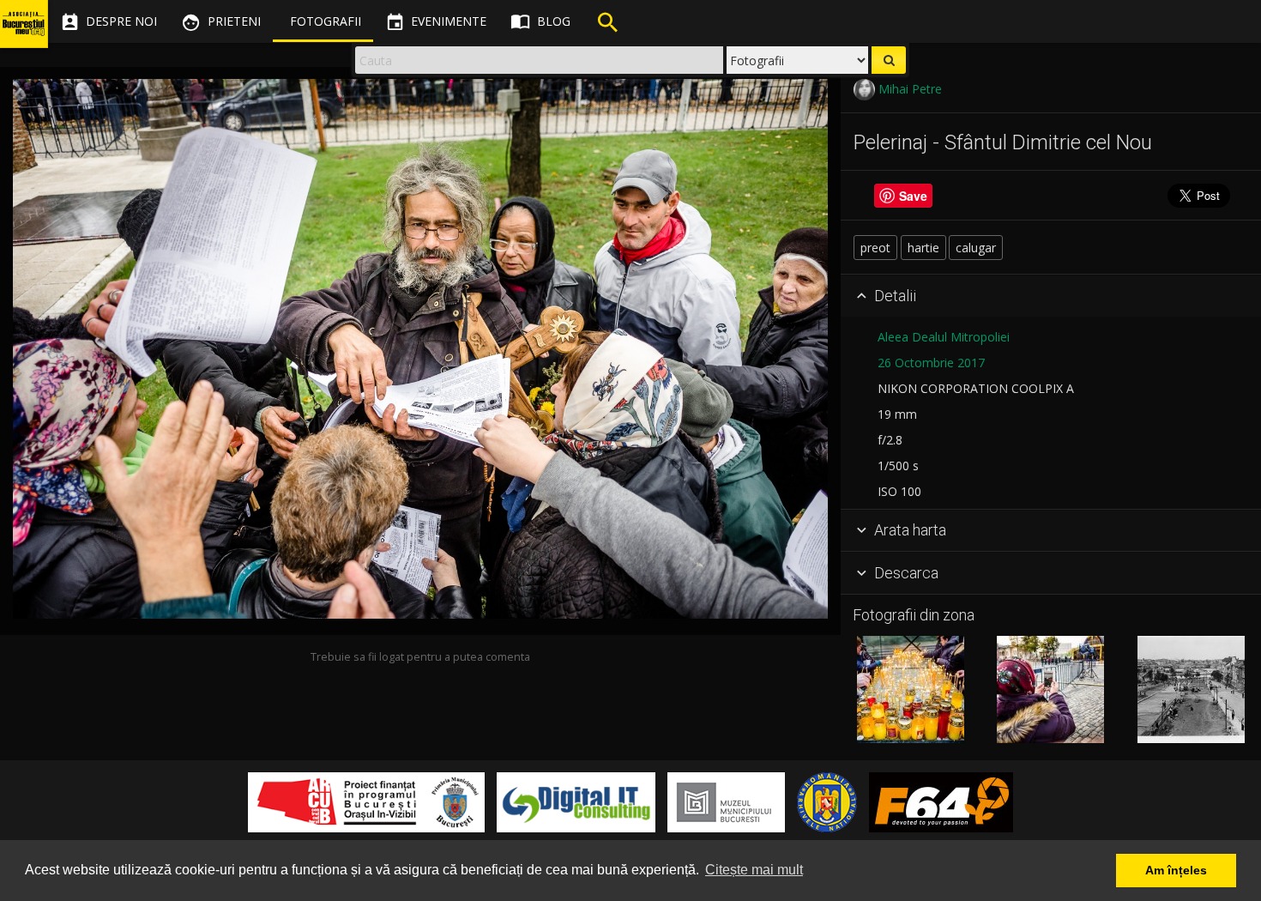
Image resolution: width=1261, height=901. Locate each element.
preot (875, 247)
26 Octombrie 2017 (931, 362)
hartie (923, 247)
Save (913, 195)
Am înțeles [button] (1176, 870)
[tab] (1051, 296)
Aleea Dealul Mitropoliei (944, 337)
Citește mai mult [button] (754, 869)
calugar (976, 247)
